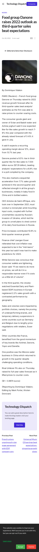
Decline (31, 547)
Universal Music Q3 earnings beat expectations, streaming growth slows (29, 445)
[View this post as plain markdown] (31, 38)
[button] (3, 4)
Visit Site (19, 425)
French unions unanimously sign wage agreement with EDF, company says (9, 445)
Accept (20, 547)
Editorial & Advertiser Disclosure (19, 51)
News (4, 13)
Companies (32, 4)
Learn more (7, 541)
